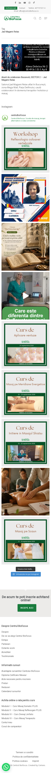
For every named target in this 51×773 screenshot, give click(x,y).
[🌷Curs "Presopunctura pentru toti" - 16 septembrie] (25, 296)
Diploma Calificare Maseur (14, 675)
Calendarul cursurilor (11, 691)
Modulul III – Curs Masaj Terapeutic (18, 718)
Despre (5, 632)
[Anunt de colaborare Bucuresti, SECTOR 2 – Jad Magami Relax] (25, 57)
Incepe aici (26, 608)
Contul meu (6, 722)
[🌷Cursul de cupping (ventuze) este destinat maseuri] (25, 345)
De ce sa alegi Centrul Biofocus (16, 636)
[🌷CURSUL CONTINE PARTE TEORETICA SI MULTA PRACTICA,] (25, 541)
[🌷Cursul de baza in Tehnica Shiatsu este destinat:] (25, 443)
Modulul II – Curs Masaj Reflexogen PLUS (21, 710)
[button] (45, 18)
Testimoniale (7, 656)
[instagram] (29, 3)
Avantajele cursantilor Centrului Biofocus (20, 671)
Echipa (4, 640)
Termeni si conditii (24, 752)
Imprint (35, 761)
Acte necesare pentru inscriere (16, 679)
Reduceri (5, 687)
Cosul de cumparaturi (11, 726)
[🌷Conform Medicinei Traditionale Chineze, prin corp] (25, 394)
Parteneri (5, 644)
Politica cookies (20, 761)
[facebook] (15, 3)
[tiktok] (34, 3)
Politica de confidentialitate (25, 756)
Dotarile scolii (8, 648)
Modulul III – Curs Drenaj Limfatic (17, 714)
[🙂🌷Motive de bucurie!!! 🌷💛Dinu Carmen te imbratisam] (25, 198)
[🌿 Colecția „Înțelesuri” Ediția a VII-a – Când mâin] (25, 492)
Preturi (4, 683)
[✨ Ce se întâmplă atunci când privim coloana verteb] (25, 149)
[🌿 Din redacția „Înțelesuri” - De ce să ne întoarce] (25, 247)
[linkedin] (20, 3)
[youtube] (25, 3)
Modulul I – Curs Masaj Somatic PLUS (19, 706)
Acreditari (6, 652)
